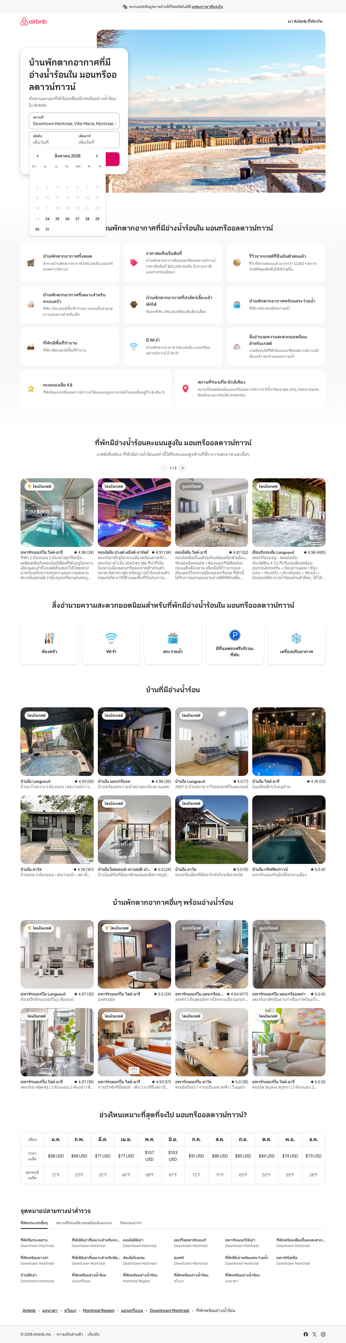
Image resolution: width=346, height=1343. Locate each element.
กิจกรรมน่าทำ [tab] (131, 1223)
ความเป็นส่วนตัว (70, 1334)
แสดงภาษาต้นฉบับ (207, 6)
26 (67, 218)
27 (77, 218)
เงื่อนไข (93, 1334)
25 (57, 218)
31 (47, 229)
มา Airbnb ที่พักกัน (305, 21)
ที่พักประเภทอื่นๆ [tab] (34, 1223)
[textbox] (51, 142)
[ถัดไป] (183, 468)
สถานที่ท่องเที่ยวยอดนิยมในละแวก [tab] (84, 1223)
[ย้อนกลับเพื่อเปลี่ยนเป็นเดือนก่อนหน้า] (37, 156)
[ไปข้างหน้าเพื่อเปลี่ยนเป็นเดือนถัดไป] (96, 156)
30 (37, 229)
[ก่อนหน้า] (164, 468)
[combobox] (74, 124)
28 (87, 218)
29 (97, 218)
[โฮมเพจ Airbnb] (33, 21)
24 (47, 218)
